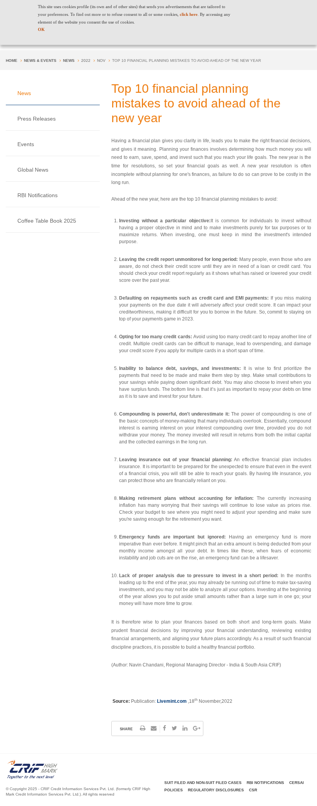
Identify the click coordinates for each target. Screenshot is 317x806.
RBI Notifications (37, 195)
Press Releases (36, 119)
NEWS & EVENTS (40, 60)
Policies (173, 790)
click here (189, 14)
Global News (32, 170)
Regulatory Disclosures (216, 790)
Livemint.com (172, 701)
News (69, 60)
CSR (253, 790)
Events (25, 144)
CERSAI (296, 782)
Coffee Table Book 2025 (46, 221)
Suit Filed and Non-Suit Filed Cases (203, 782)
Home (11, 60)
